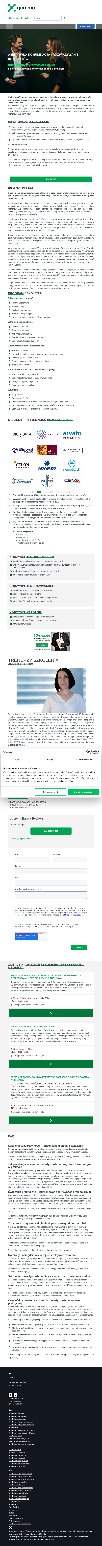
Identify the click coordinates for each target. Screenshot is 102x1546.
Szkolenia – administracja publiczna (21, 1433)
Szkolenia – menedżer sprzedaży (21, 1488)
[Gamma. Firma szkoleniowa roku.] (21, 7)
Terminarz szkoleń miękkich (19, 1438)
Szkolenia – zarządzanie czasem (20, 1476)
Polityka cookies (15, 1521)
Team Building (14, 1507)
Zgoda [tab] (18, 759)
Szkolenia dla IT (14, 1504)
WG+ (27, 18)
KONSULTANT (86, 26)
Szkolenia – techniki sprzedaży (20, 1490)
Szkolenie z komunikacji (17, 1496)
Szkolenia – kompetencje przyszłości (22, 1430)
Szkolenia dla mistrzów (17, 1466)
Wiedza (11, 1513)
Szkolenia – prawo (15, 1436)
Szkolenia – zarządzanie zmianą (20, 1474)
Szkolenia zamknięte (16, 1413)
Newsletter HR (16, 18)
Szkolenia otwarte (15, 1502)
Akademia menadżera (16, 1447)
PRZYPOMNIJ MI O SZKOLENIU (24, 805)
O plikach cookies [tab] (84, 759)
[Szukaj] (64, 18)
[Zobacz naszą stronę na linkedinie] (15, 1395)
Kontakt (11, 1510)
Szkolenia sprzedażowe (17, 1419)
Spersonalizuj (49, 792)
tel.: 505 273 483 (51, 831)
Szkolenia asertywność (17, 1485)
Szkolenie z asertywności (18, 1455)
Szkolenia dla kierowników (18, 1482)
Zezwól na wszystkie (83, 792)
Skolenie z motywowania (17, 1452)
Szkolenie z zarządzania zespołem (21, 1444)
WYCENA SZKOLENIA (19, 808)
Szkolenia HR (13, 1427)
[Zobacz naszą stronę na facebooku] (10, 1395)
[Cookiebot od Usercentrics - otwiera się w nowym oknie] (88, 752)
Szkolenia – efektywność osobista (21, 1422)
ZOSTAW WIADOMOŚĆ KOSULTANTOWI (28, 802)
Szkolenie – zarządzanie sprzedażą (21, 1479)
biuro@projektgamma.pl (17, 1382)
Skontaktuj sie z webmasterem (20, 1524)
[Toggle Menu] (9, 26)
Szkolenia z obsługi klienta (18, 1461)
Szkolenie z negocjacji (17, 1458)
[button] (14, 458)
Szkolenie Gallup (15, 1450)
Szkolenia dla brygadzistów (18, 1493)
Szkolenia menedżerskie (17, 1416)
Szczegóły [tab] (51, 759)
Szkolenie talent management (19, 1464)
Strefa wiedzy (13, 1515)
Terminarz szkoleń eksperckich (20, 1441)
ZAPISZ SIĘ (51, 179)
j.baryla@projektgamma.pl (21, 839)
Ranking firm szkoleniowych (19, 1499)
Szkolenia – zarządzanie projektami (21, 1425)
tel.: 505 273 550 (15, 1385)
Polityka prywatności (16, 1518)
